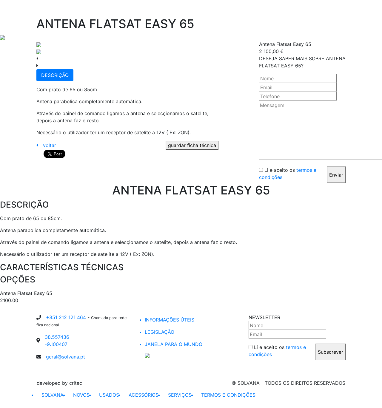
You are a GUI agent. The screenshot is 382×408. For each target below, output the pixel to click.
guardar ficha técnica (192, 145)
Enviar (336, 175)
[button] (338, 8)
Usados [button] (262, 8)
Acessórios (291, 8)
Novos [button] (238, 8)
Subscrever (330, 352)
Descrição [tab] (55, 75)
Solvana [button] (214, 8)
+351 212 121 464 (66, 317)
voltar (49, 145)
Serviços (318, 8)
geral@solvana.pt (65, 357)
